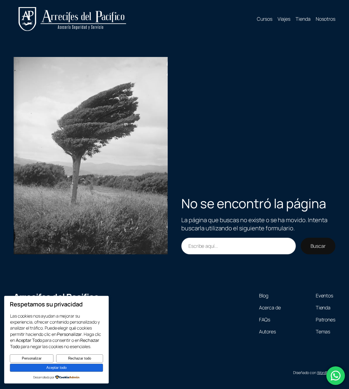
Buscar (318, 246)
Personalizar (31, 358)
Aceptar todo (56, 368)
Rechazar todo (79, 358)
